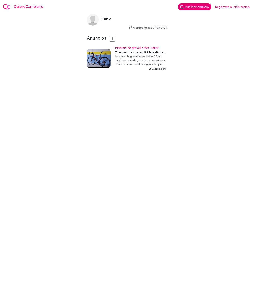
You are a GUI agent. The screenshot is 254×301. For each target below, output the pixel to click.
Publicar (197, 7)
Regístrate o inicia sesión (232, 7)
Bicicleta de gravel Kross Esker (137, 48)
